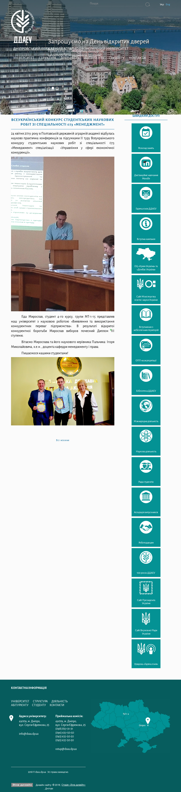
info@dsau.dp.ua (28, 733)
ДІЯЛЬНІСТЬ (70, 58)
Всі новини (62, 440)
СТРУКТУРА (47, 58)
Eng (168, 4)
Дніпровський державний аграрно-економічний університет (70, 48)
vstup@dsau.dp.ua (66, 749)
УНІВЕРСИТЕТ (23, 58)
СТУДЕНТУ (116, 58)
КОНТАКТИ (137, 58)
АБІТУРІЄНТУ (94, 58)
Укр (162, 4)
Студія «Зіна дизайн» (73, 785)
